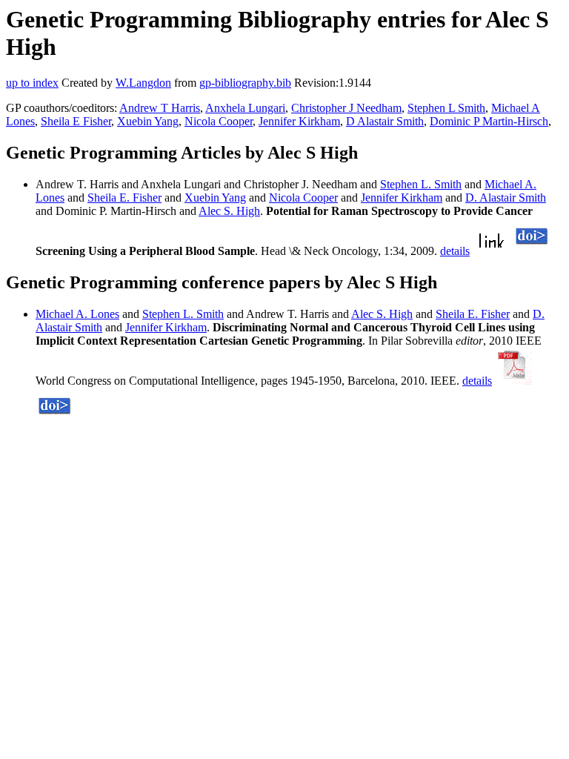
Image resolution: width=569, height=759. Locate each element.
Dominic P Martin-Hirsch (489, 121)
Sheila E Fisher (76, 121)
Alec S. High (229, 211)
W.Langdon (143, 82)
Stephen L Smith (446, 108)
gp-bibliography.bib (245, 82)
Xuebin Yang (148, 121)
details (455, 251)
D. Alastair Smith (505, 197)
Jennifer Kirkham (299, 121)
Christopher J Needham (346, 108)
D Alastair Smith (385, 121)
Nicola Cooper (218, 121)
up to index (32, 82)
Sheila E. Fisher (124, 197)
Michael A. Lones (77, 314)
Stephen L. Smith (421, 184)
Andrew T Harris (159, 108)
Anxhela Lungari (245, 108)
